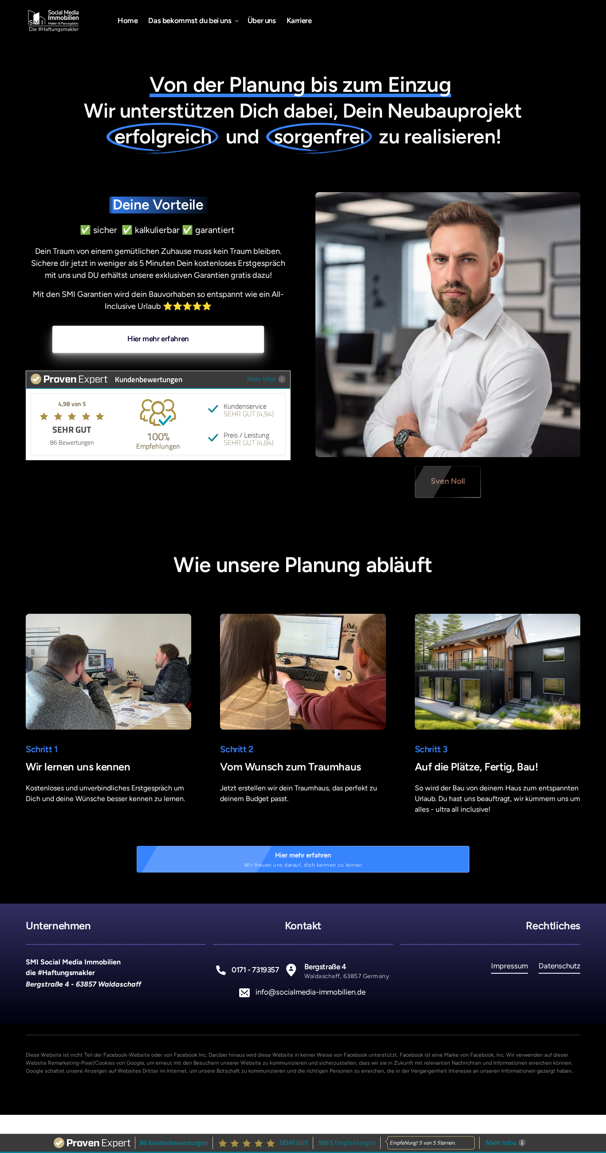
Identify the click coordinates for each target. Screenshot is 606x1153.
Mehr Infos (261, 379)
